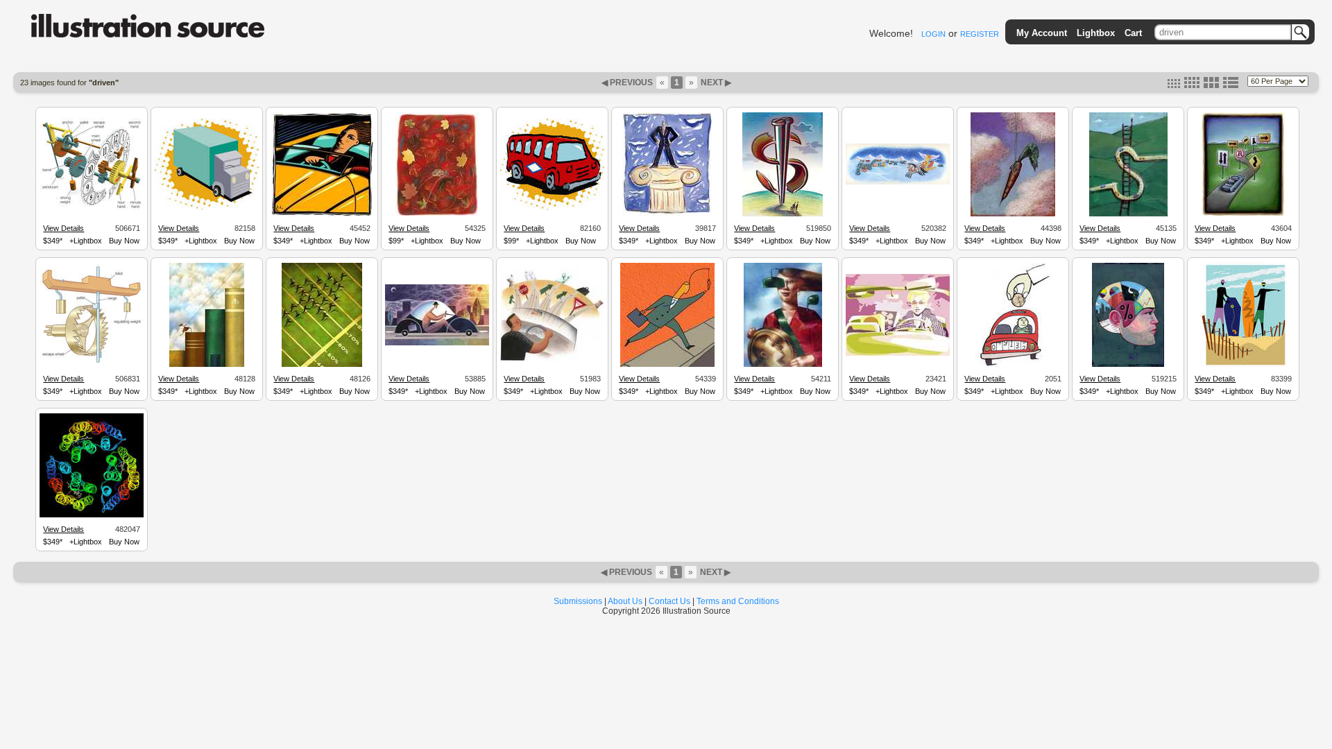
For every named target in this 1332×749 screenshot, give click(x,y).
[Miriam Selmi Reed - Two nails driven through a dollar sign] (782, 214)
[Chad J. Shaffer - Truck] (207, 208)
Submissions (578, 601)
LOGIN (933, 34)
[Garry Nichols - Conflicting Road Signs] (1243, 214)
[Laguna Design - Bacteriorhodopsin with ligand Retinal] (92, 515)
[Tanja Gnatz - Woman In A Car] (898, 353)
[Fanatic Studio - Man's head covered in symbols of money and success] (1128, 364)
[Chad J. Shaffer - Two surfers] (1243, 364)
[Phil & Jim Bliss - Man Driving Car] (437, 343)
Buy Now (124, 240)
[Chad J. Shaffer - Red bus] (552, 208)
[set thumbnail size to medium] (1191, 85)
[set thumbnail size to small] (1174, 85)
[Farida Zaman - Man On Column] (667, 214)
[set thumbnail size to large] (1211, 85)
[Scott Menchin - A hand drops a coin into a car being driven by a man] (1012, 364)
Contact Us (669, 601)
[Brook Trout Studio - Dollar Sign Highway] (1128, 214)
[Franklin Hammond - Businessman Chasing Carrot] (667, 364)
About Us (625, 601)
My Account (1041, 33)
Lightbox (1096, 33)
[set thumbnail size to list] (1230, 85)
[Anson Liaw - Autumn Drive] (437, 214)
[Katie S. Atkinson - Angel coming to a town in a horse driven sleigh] (898, 182)
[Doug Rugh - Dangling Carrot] (1013, 214)
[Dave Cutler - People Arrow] (322, 364)
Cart (1133, 33)
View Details (63, 228)
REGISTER (979, 34)
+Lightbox (85, 240)
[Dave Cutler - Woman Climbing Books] (206, 364)
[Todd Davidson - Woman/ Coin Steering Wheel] (783, 364)
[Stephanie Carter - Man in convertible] (322, 214)
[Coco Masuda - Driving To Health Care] (552, 359)
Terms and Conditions (738, 601)
